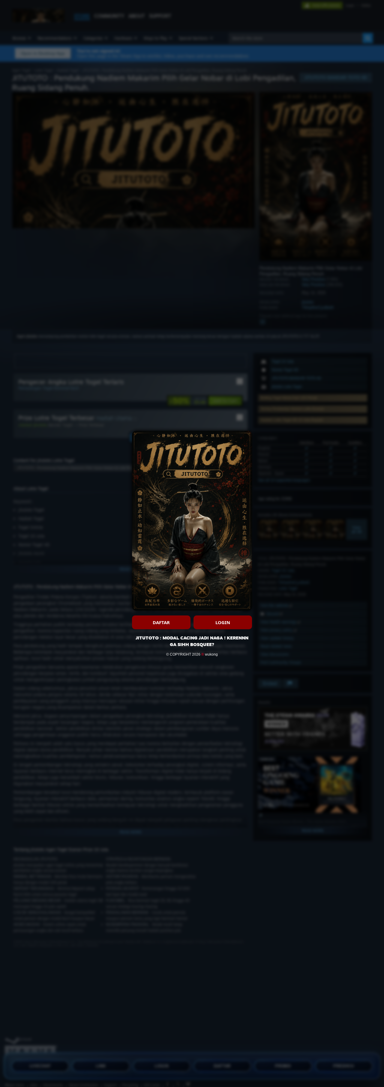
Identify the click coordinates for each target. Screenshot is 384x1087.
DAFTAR (161, 622)
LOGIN (222, 622)
